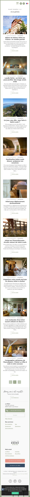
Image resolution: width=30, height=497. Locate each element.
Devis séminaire (9, 428)
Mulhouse (22, 473)
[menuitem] (27, 3)
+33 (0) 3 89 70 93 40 (15, 410)
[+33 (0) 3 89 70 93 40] (21, 3)
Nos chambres (8, 424)
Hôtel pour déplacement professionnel (15, 202)
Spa (16, 424)
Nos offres (17, 453)
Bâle (25, 473)
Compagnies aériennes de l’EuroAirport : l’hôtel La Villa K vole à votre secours (15, 362)
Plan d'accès (8, 418)
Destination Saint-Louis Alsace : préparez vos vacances (15, 161)
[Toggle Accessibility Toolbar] (2, 489)
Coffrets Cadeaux (9, 455)
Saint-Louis (17, 473)
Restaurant (8, 426)
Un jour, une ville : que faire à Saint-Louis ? (15, 121)
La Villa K (7, 451)
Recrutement (8, 453)
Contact (15, 415)
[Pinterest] (15, 481)
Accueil (10, 9)
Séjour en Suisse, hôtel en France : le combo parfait (15, 38)
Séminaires (18, 426)
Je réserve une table (15, 465)
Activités (17, 451)
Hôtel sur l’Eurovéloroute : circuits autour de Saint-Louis (15, 241)
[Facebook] (10, 481)
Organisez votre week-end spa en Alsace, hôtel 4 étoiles (15, 280)
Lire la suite (15, 50)
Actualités (15, 9)
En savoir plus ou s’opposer (15, 491)
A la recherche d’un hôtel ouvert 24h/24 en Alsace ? (15, 321)
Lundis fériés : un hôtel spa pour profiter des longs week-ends (15, 79)
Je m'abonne (15, 397)
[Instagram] (19, 481)
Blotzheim (15, 475)
